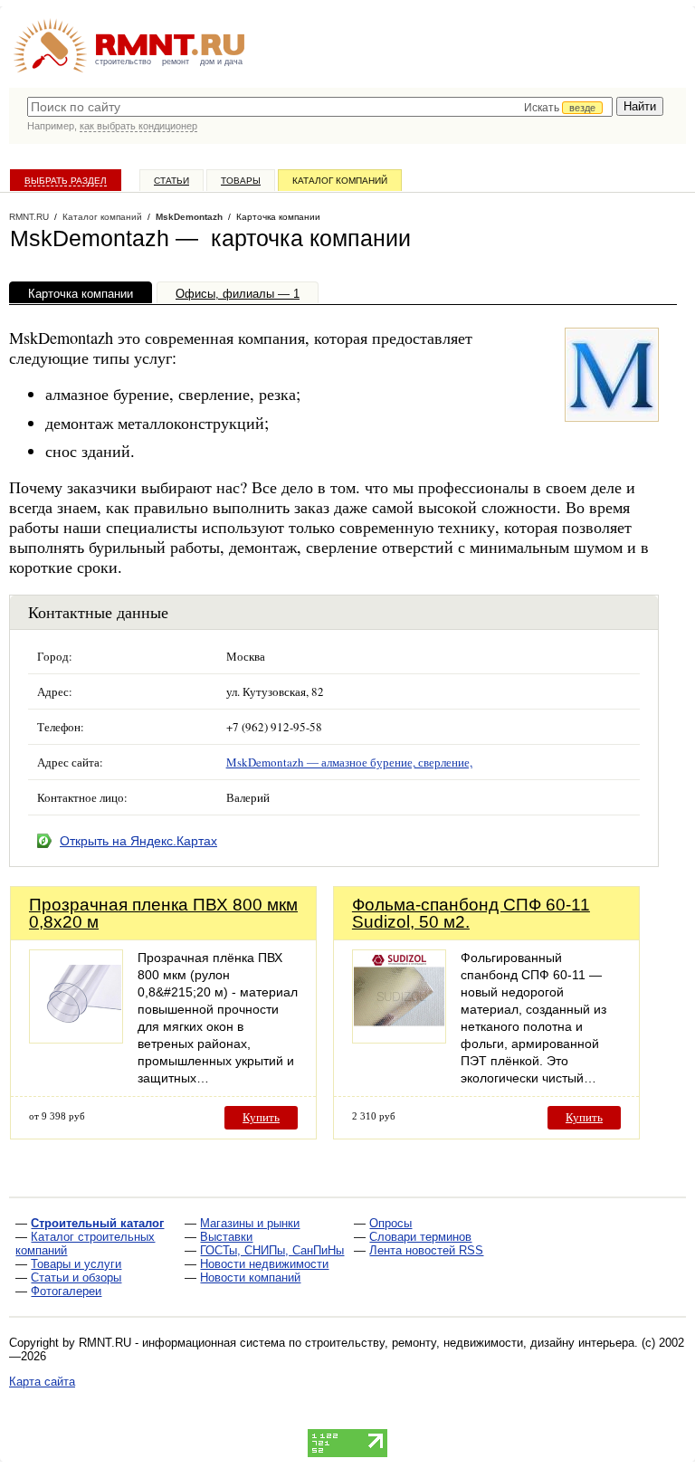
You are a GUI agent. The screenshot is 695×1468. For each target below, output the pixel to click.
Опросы (390, 1223)
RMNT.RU (29, 217)
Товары (241, 181)
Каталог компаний (339, 181)
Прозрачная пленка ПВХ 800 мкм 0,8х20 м (163, 913)
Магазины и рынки (250, 1223)
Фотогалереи (66, 1291)
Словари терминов (420, 1237)
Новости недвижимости (264, 1264)
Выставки (226, 1237)
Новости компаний (250, 1277)
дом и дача (221, 61)
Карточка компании (80, 293)
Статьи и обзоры (76, 1277)
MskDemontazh (189, 217)
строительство (123, 61)
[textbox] (320, 107)
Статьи (171, 181)
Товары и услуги (76, 1264)
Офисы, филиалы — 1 (238, 293)
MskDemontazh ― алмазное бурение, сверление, (349, 762)
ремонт (175, 61)
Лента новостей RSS (426, 1250)
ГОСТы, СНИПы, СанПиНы (272, 1250)
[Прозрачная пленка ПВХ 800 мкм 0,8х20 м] (76, 1038)
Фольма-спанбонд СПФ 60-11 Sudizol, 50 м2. (471, 913)
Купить (261, 1117)
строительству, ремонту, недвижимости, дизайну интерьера (469, 1342)
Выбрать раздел (65, 181)
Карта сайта (42, 1381)
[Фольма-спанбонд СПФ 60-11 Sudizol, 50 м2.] (399, 1038)
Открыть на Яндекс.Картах (138, 841)
